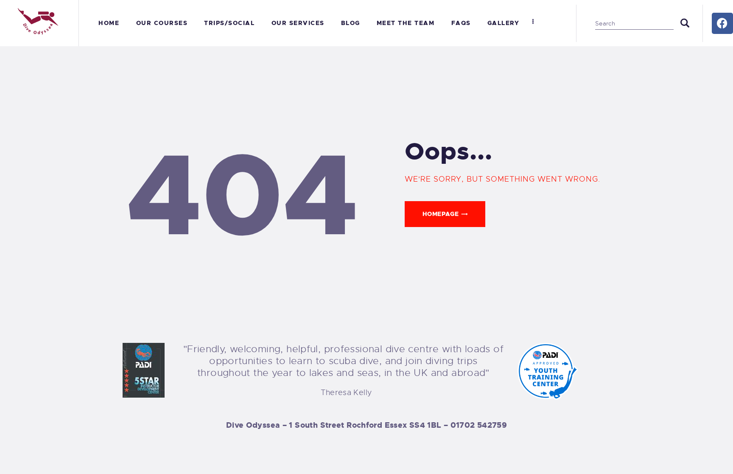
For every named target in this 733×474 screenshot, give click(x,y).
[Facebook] (722, 23)
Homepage (440, 214)
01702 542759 (478, 425)
